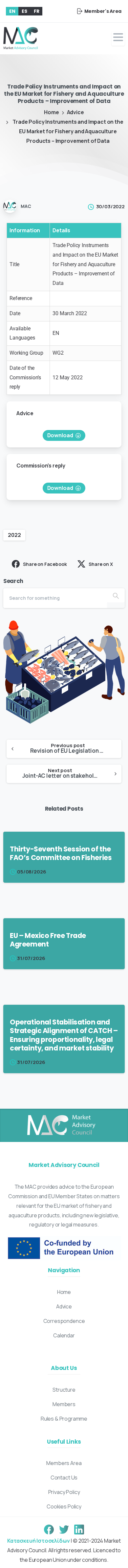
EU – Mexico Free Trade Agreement (48, 940)
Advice (75, 112)
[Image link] (61, 1125)
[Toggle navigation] (118, 39)
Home (51, 112)
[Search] (116, 595)
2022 (14, 535)
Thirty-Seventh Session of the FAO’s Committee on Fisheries (61, 853)
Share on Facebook (45, 564)
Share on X (101, 564)
